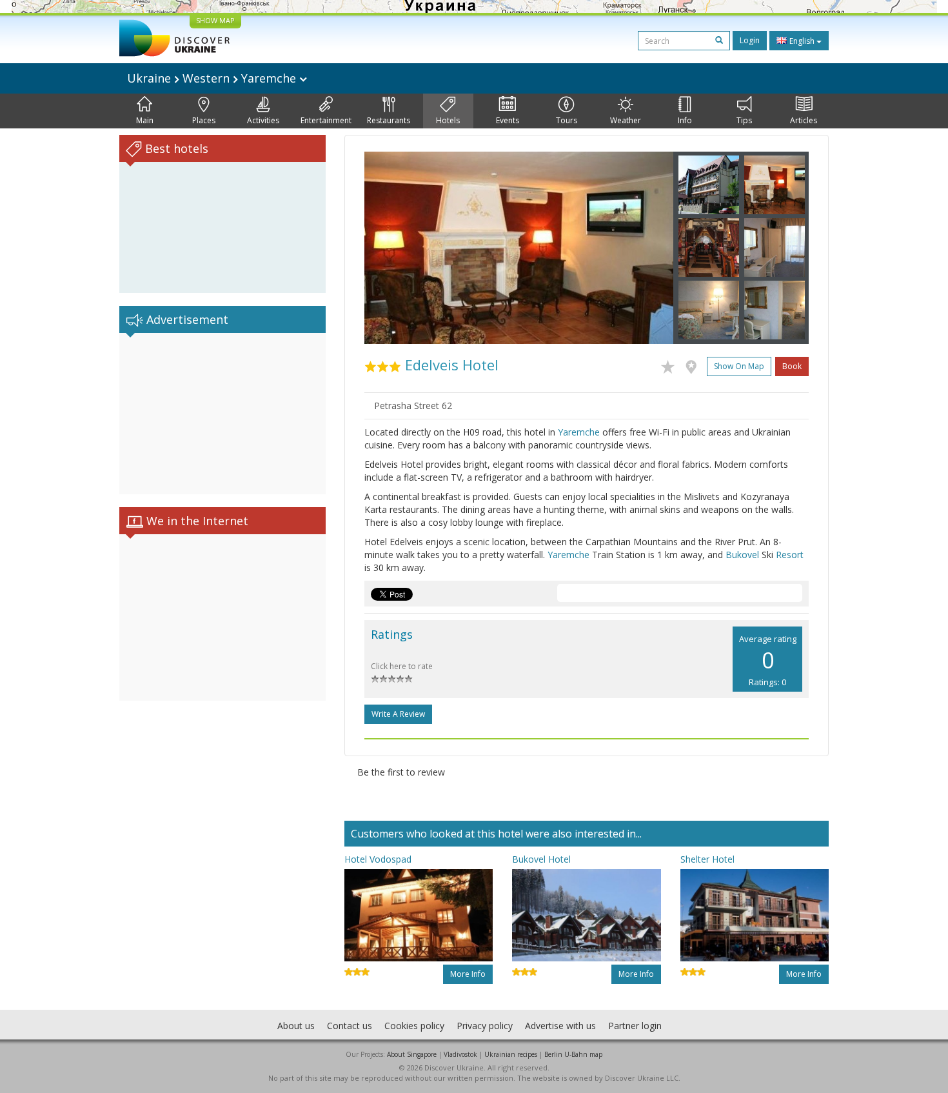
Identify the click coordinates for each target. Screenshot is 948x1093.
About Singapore (412, 1054)
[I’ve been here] (694, 364)
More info (468, 973)
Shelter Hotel (707, 859)
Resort (790, 554)
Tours (566, 120)
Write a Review (398, 713)
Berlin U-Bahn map (573, 1054)
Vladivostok (460, 1054)
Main (144, 120)
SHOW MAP (215, 20)
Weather (625, 120)
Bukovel (742, 554)
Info (685, 120)
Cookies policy (414, 1025)
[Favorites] (671, 364)
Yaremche (579, 432)
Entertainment (326, 120)
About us (296, 1025)
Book (792, 366)
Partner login (635, 1025)
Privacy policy (485, 1025)
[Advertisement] (222, 413)
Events (507, 120)
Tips (744, 120)
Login (750, 40)
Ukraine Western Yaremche (213, 78)
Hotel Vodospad (377, 859)
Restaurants (388, 120)
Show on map (739, 366)
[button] (387, 248)
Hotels (448, 120)
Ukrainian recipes (510, 1054)
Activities (263, 120)
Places (203, 120)
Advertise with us (560, 1025)
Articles (803, 120)
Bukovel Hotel (541, 859)
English (801, 40)
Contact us (349, 1025)
